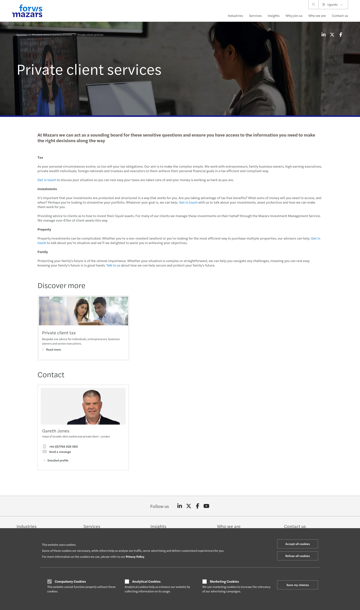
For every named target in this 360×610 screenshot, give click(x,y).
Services (255, 15)
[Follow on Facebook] (197, 506)
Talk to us (113, 265)
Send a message (59, 452)
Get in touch (47, 179)
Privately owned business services (52, 34)
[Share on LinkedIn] (323, 34)
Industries (235, 15)
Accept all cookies (297, 544)
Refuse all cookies (297, 556)
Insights (274, 15)
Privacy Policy (135, 556)
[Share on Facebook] (341, 34)
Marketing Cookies (224, 581)
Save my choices (297, 585)
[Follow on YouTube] (206, 506)
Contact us (340, 15)
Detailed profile (57, 460)
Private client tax (59, 332)
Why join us (294, 15)
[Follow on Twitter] (188, 506)
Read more (53, 349)
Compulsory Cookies (70, 581)
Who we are (317, 15)
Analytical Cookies (146, 581)
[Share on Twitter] (332, 34)
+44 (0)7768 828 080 (63, 446)
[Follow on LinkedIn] (179, 506)
